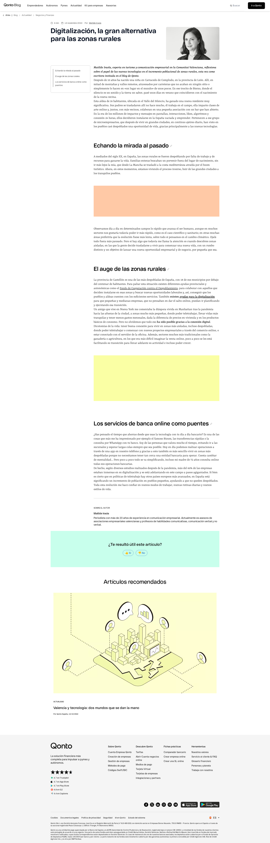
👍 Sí (128, 552)
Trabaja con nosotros (202, 770)
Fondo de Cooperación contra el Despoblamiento (149, 288)
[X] (152, 805)
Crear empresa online (174, 756)
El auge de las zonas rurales (67, 76)
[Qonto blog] (12, 6)
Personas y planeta (201, 765)
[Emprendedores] (36, 5)
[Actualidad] (78, 5)
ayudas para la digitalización (197, 296)
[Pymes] (66, 5)
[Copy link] (171, 146)
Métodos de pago (116, 765)
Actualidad (27, 15)
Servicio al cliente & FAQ (204, 756)
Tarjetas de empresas (147, 773)
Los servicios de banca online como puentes (71, 83)
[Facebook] (146, 805)
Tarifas (139, 752)
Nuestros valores (200, 752)
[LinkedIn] (158, 805)
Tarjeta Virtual (143, 769)
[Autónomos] (53, 5)
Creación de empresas (119, 756)
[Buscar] (236, 5)
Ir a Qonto (256, 5)
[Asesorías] (112, 5)
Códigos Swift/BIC (117, 770)
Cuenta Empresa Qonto (120, 752)
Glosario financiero (201, 761)
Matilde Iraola (95, 23)
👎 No (141, 552)
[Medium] (176, 805)
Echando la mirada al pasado (67, 71)
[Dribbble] (170, 805)
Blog (16, 15)
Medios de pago (144, 764)
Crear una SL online (174, 761)
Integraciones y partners (148, 778)
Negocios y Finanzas (45, 15)
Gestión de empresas (119, 761)
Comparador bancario (175, 752)
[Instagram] (164, 805)
